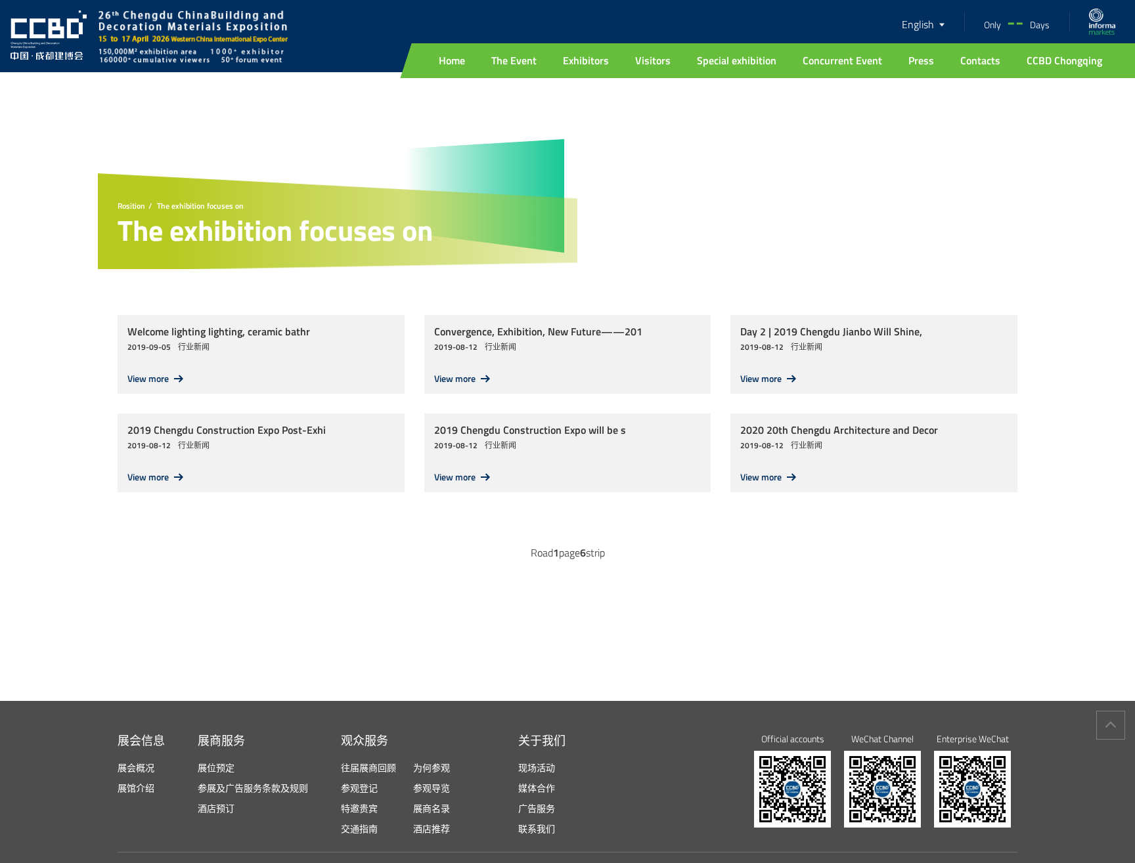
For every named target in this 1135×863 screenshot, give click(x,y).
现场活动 (536, 767)
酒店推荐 (431, 828)
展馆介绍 (136, 788)
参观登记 (359, 788)
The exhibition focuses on (200, 206)
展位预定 (216, 767)
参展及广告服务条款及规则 (253, 788)
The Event (514, 60)
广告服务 (536, 808)
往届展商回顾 (368, 767)
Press (921, 60)
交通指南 (359, 828)
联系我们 (536, 828)
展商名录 (431, 808)
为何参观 (431, 767)
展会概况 (136, 767)
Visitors (653, 60)
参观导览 (431, 788)
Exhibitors (586, 60)
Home (452, 60)
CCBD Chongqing (1064, 60)
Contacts (980, 60)
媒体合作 (536, 788)
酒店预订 (216, 808)
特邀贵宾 (359, 808)
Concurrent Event (842, 60)
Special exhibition (736, 60)
